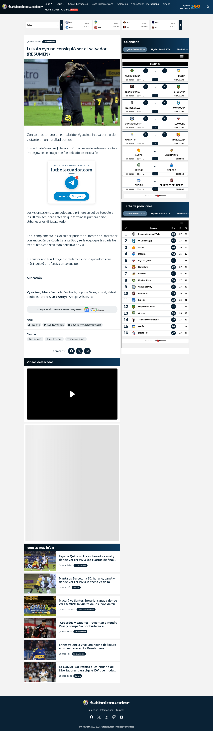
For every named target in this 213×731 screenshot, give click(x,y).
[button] (50, 4)
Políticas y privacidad (124, 727)
